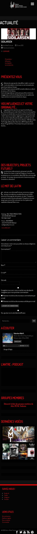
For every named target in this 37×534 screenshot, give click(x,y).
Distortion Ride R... (19, 333)
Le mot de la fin (9, 65)
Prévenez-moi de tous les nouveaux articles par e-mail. (19, 301)
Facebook (6, 493)
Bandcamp (18, 341)
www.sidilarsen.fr (5, 228)
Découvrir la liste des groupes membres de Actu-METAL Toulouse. (18, 405)
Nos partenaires (6, 516)
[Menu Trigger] (32, 3)
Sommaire (6, 51)
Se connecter (5, 522)
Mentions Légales (6, 518)
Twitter (6, 495)
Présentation (8, 59)
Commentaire (5, 249)
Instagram (6, 497)
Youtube (6, 499)
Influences (7, 61)
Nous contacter (6, 520)
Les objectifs (8, 63)
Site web (3, 280)
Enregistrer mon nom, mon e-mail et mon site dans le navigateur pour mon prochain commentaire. (17, 291)
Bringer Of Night (8, 349)
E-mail (3, 273)
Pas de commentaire (8, 48)
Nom (3, 265)
